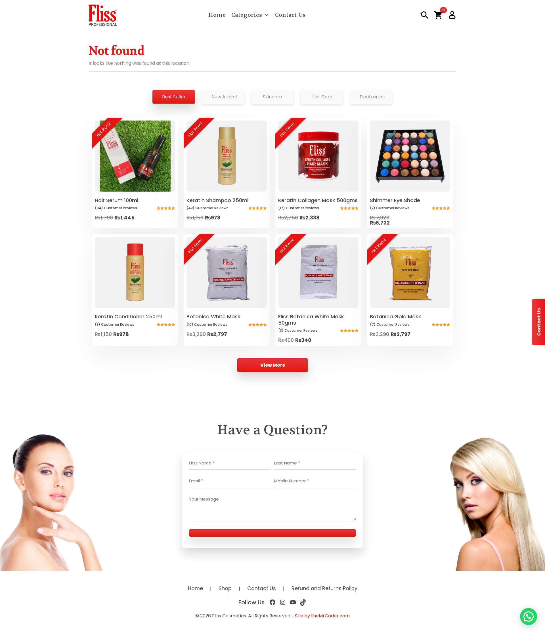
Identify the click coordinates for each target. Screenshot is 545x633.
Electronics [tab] (372, 97)
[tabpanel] (272, 245)
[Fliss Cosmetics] (103, 15)
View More (272, 365)
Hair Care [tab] (321, 97)
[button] (438, 15)
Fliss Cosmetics (229, 616)
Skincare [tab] (272, 97)
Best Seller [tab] (174, 97)
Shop (225, 588)
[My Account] (452, 15)
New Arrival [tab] (224, 97)
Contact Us (290, 14)
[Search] (425, 15)
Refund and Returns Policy (324, 588)
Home (217, 14)
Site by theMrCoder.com (322, 616)
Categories (246, 14)
